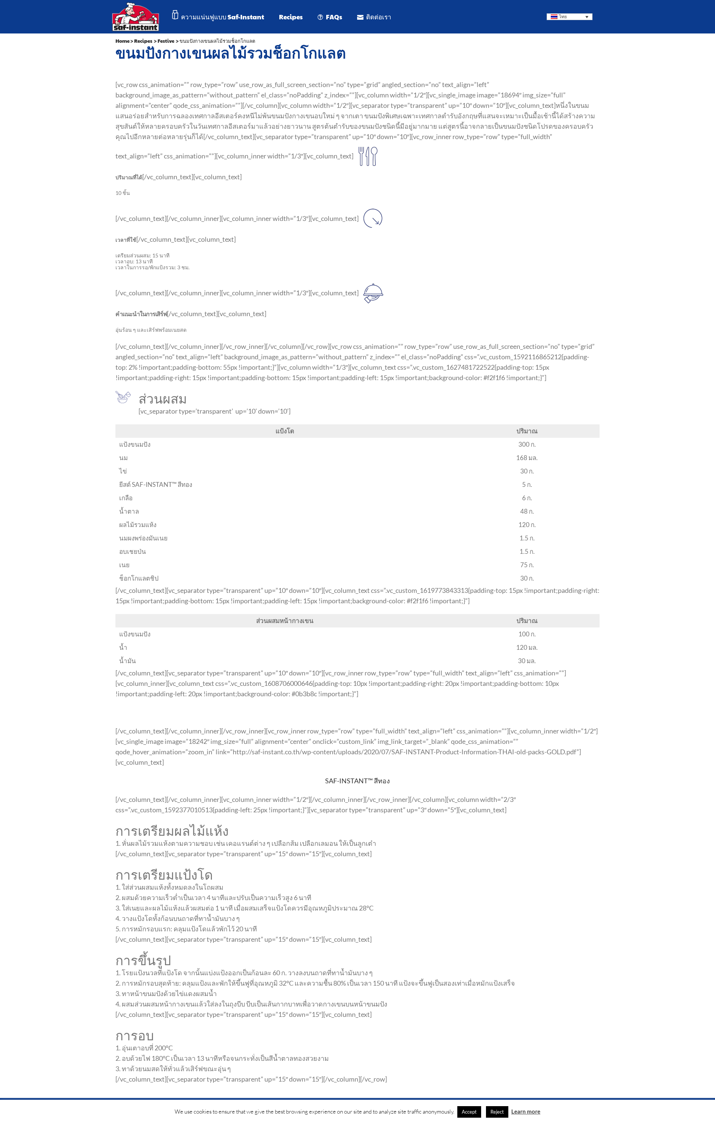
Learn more (525, 1111)
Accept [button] (469, 1112)
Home (122, 41)
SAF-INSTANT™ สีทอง (357, 781)
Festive (166, 41)
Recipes (143, 41)
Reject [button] (497, 1112)
